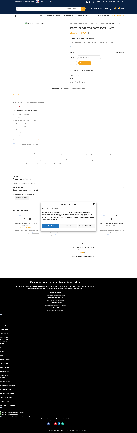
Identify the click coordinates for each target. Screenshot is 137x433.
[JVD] (71, 271)
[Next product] (123, 23)
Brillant (118, 52)
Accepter (51, 226)
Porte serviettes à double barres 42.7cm (111, 223)
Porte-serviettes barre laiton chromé (26, 223)
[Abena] (103, 271)
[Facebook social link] (85, 2)
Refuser (68, 226)
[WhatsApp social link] (94, 2)
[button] (94, 204)
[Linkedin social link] (92, 2)
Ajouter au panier (84, 63)
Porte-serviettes (89, 23)
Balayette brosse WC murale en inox (25, 194)
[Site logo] (37, 2)
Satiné (122, 52)
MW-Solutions (61, 430)
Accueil (72, 23)
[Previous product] (119, 23)
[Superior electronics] (24, 271)
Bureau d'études (4, 367)
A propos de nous (5, 359)
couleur (72, 57)
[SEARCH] (83, 9)
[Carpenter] (87, 271)
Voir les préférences (86, 226)
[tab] (57, 89)
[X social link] (87, 2)
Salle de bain (79, 23)
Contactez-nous (5, 363)
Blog (1, 355)
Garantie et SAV (4, 401)
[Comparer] (30, 219)
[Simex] (40, 271)
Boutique (2, 351)
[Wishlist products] (110, 9)
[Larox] (55, 271)
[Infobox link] (55, 294)
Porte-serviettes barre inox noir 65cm (83, 247)
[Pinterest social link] (89, 2)
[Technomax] (8, 271)
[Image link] (2, 409)
